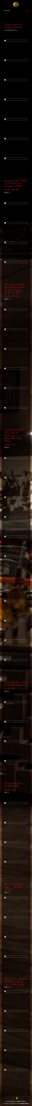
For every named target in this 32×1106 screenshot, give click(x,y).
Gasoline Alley (24, 1103)
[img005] (16, 1086)
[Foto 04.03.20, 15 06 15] (16, 777)
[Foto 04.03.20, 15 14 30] (16, 513)
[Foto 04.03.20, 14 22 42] (16, 617)
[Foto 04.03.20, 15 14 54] (16, 533)
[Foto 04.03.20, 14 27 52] (16, 345)
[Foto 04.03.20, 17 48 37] (16, 135)
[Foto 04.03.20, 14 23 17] (16, 656)
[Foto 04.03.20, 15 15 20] (16, 552)
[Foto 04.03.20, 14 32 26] (16, 424)
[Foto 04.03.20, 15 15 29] (16, 572)
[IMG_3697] (16, 953)
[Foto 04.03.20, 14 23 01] (16, 636)
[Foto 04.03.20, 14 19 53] (16, 819)
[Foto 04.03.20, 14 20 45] (16, 878)
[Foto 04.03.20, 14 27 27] (16, 325)
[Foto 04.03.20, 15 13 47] (16, 474)
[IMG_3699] (16, 972)
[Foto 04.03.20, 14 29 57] (16, 258)
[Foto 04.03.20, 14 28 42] (16, 384)
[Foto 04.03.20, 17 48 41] (16, 155)
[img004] (16, 1066)
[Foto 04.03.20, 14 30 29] (16, 239)
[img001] (16, 1007)
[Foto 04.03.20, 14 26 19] (16, 404)
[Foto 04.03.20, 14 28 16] (16, 365)
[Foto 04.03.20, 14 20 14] (16, 838)
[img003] (16, 1046)
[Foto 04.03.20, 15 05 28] (16, 757)
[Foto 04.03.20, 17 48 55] (16, 174)
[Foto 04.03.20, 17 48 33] (16, 115)
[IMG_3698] (16, 933)
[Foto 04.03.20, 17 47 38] (16, 56)
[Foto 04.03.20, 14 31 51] (16, 278)
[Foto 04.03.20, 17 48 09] (16, 76)
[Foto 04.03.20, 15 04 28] (16, 737)
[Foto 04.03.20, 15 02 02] (16, 718)
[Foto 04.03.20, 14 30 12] (16, 219)
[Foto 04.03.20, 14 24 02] (16, 676)
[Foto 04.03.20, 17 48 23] (16, 96)
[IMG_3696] (16, 913)
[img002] (16, 1027)
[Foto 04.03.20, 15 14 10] (16, 493)
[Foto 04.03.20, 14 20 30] (16, 858)
